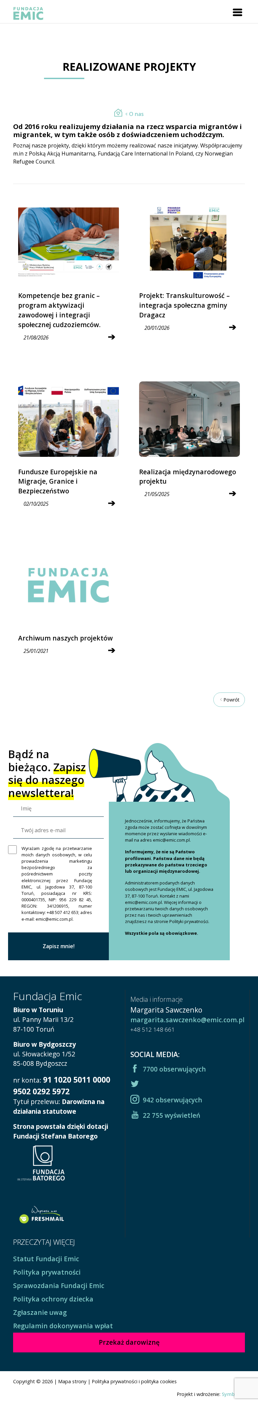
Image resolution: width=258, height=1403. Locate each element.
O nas (136, 114)
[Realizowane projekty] (118, 114)
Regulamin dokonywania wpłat (63, 1325)
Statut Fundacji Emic (46, 1258)
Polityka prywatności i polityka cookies (134, 1381)
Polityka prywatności (47, 1272)
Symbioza (233, 1394)
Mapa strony (72, 1381)
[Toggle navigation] (237, 12)
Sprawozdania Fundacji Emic (58, 1285)
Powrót (231, 699)
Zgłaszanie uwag (40, 1312)
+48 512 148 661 (152, 1029)
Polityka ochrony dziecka (53, 1298)
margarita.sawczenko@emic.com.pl (187, 1019)
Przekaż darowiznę (129, 1342)
